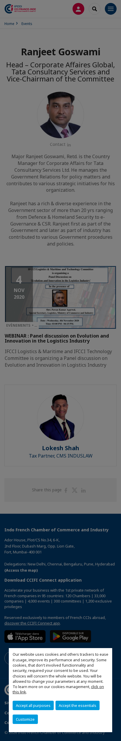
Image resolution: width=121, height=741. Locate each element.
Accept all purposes (33, 705)
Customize (25, 719)
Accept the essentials (77, 705)
